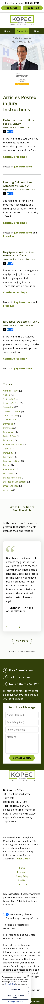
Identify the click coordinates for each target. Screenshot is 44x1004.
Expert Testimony (12, 444)
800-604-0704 (22, 805)
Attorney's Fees (11, 403)
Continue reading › (15, 156)
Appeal (6, 394)
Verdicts (7, 490)
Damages (8, 423)
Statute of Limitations (15, 481)
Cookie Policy (12, 918)
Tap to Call (11, 7)
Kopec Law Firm (31, 989)
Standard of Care (12, 477)
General (7, 448)
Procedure (8, 236)
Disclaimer (22, 872)
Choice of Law (10, 415)
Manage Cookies (30, 918)
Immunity (8, 452)
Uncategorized (11, 485)
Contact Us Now (22, 757)
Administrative (11, 390)
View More (22, 640)
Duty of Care (9, 436)
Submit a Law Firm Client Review (22, 651)
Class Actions (10, 419)
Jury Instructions (23, 166)
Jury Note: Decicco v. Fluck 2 (21, 321)
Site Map (22, 880)
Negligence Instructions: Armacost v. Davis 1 (19, 253)
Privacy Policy (22, 876)
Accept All (15, 989)
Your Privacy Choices (21, 914)
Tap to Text (32, 7)
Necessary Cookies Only (15, 996)
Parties (7, 465)
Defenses (8, 427)
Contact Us (22, 31)
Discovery (8, 432)
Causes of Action (12, 411)
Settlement (9, 473)
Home (7, 31)
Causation (8, 407)
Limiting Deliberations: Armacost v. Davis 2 (18, 184)
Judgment (8, 456)
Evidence (7, 440)
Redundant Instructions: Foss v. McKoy (19, 122)
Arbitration (9, 398)
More (36, 31)
